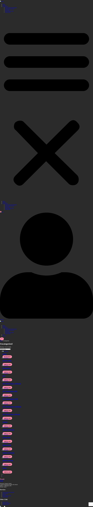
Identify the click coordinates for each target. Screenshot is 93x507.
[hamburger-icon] (0, 323)
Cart (3, 334)
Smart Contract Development (11, 7)
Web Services (5, 6)
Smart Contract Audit (9, 11)
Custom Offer (8, 12)
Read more (7, 356)
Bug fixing (7, 9)
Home (4, 4)
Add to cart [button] (7, 364)
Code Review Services (9, 8)
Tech (2, 480)
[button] (46, 107)
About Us (4, 5)
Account (4, 335)
